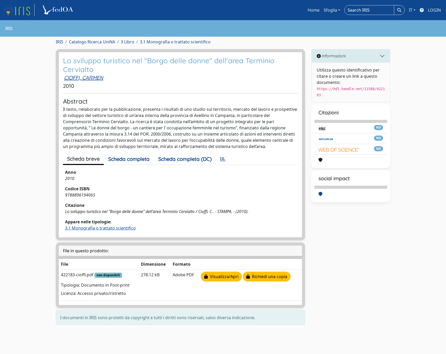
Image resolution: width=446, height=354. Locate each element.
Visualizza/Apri (223, 276)
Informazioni (333, 55)
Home (314, 10)
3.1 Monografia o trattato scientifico (175, 42)
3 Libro (127, 42)
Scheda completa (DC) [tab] (185, 159)
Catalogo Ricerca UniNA (92, 42)
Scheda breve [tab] (83, 158)
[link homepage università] (59, 10)
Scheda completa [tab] (128, 159)
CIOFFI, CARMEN (83, 77)
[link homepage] (19, 10)
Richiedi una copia (268, 276)
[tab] (223, 159)
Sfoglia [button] (330, 10)
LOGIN (434, 10)
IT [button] (410, 10)
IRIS (59, 42)
